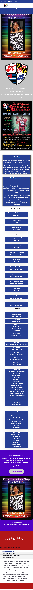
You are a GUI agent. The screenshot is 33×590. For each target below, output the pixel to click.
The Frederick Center (8, 553)
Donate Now (16, 471)
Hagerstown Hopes (8, 557)
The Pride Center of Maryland (11, 555)
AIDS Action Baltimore (8, 551)
